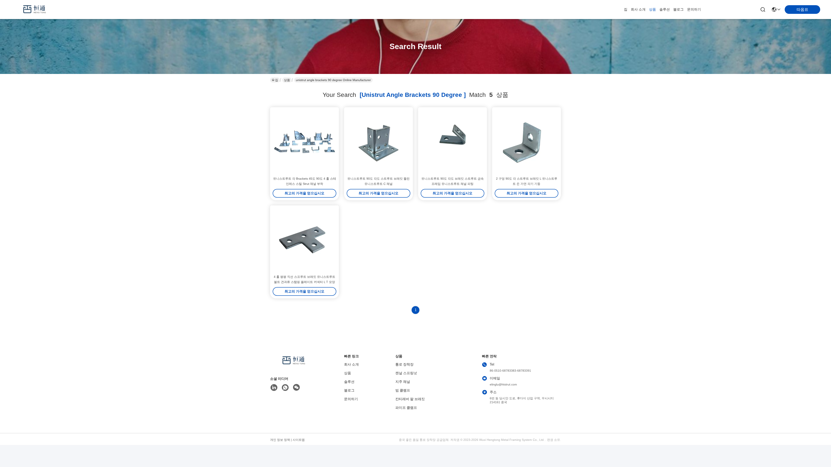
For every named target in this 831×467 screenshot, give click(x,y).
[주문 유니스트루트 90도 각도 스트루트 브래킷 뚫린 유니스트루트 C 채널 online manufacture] (378, 141)
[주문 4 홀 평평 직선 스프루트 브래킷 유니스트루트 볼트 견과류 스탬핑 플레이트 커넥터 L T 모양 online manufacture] (304, 240)
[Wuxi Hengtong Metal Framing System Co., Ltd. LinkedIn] (274, 387)
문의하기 (694, 9)
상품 (652, 9)
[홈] (294, 366)
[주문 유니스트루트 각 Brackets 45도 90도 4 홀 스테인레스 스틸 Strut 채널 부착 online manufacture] (304, 141)
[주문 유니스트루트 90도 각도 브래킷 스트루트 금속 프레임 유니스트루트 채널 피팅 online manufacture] (452, 141)
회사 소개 (638, 9)
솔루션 (664, 9)
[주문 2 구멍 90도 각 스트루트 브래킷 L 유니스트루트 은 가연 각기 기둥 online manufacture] (526, 141)
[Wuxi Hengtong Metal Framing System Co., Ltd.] (34, 9)
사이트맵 (299, 439)
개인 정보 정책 (280, 439)
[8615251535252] (285, 387)
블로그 (678, 9)
